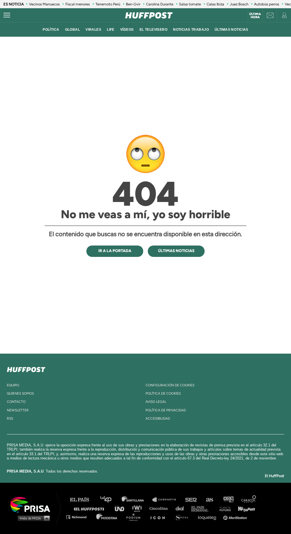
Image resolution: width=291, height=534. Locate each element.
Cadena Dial (181, 508)
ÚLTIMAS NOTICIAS (231, 30)
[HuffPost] (26, 368)
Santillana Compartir (167, 499)
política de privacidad (166, 410)
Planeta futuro (223, 508)
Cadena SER (191, 499)
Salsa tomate (190, 4)
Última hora (255, 16)
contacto (16, 402)
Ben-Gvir (133, 4)
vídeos (127, 30)
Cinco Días (160, 508)
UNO (122, 508)
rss (10, 418)
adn (228, 499)
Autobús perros (266, 4)
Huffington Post (90, 508)
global (72, 30)
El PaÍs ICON (159, 516)
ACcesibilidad (158, 418)
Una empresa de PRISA (32, 504)
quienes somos (20, 393)
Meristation (236, 516)
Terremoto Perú (107, 4)
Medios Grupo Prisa (32, 518)
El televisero (154, 30)
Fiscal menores (77, 4)
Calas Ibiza (215, 4)
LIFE (111, 30)
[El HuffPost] (149, 15)
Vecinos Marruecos (44, 4)
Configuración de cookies (170, 385)
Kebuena (243, 508)
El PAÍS (83, 499)
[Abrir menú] (6, 15)
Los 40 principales (110, 499)
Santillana (136, 499)
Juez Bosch (239, 4)
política (51, 30)
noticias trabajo (191, 30)
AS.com (209, 499)
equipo (13, 385)
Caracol (249, 499)
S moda (183, 516)
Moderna (107, 516)
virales (93, 30)
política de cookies (163, 393)
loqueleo (208, 516)
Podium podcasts (135, 516)
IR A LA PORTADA (114, 250)
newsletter (18, 410)
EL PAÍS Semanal (202, 508)
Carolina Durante (159, 4)
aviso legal (156, 402)
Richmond (79, 516)
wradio (138, 508)
